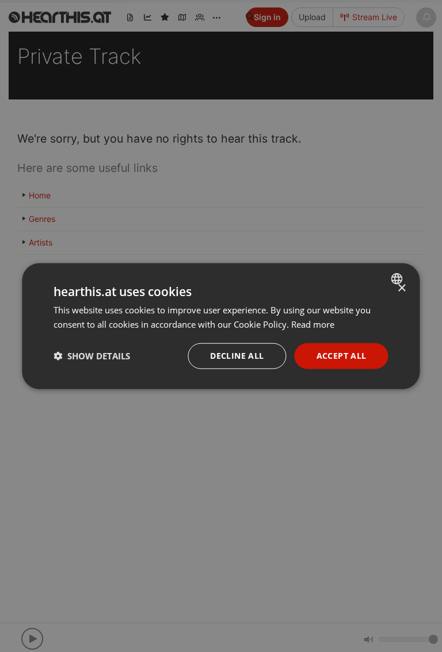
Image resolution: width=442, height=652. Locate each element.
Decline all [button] (237, 355)
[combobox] (398, 279)
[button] (92, 356)
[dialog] (221, 326)
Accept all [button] (342, 355)
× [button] (401, 288)
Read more (312, 324)
